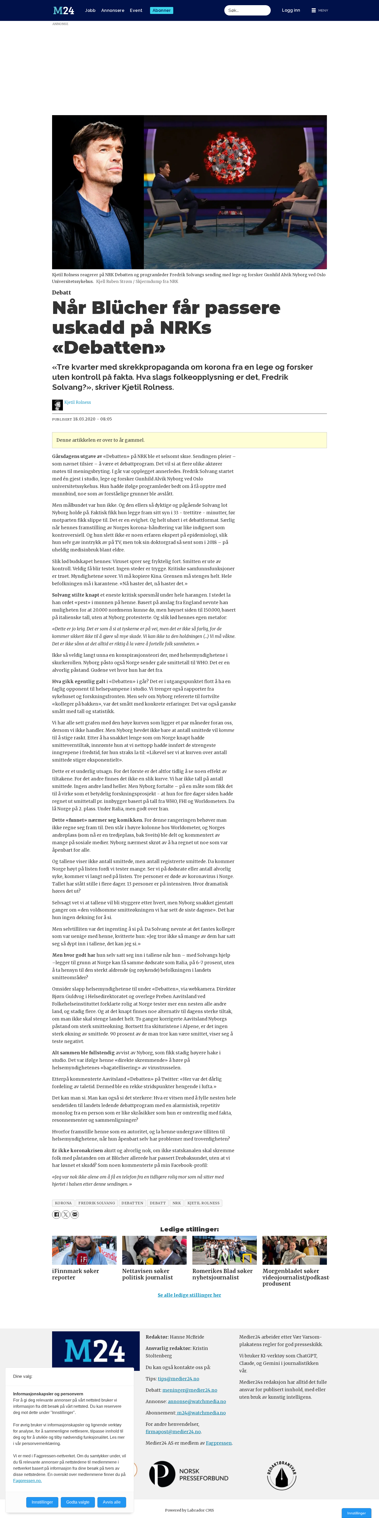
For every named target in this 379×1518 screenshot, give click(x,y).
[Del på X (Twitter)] (65, 1214)
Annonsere (113, 10)
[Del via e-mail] (74, 1214)
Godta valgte (77, 1502)
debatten (132, 1203)
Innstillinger (356, 1513)
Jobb (90, 10)
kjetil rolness (203, 1203)
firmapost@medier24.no (173, 1432)
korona (63, 1203)
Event (136, 10)
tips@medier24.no (178, 1379)
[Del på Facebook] (56, 1214)
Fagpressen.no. (27, 1481)
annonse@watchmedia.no (197, 1401)
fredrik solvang (96, 1203)
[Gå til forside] (63, 10)
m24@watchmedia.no (201, 1413)
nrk (176, 1203)
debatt (158, 1203)
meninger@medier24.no (189, 1390)
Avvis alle (112, 1502)
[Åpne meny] (320, 10)
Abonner (162, 10)
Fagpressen (219, 1443)
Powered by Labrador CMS (189, 1510)
